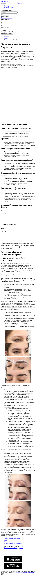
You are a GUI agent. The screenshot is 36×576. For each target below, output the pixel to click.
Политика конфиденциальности (13, 542)
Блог (5, 540)
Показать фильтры (6, 18)
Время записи (5, 19)
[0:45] (18, 25)
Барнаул (19, 3)
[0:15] (18, 22)
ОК (2, 574)
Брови (6, 38)
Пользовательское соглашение (13, 543)
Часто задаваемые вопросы (12, 538)
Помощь (6, 6)
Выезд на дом (5, 27)
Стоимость (4, 30)
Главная (6, 36)
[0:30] (18, 24)
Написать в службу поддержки (13, 548)
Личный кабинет (9, 7)
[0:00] (18, 21)
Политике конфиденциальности (24, 572)
